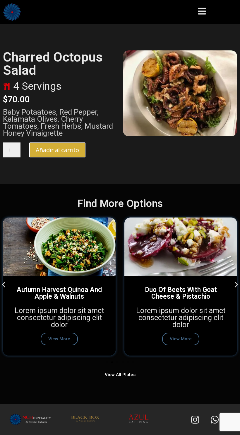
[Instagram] (195, 419)
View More (59, 338)
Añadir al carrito (57, 150)
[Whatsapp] (215, 419)
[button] (3, 284)
